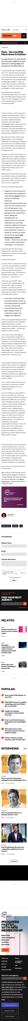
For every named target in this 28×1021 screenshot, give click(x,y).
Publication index (6, 969)
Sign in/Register (15, 30)
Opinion (15, 526)
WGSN (17, 196)
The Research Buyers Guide (8, 593)
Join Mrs (3, 967)
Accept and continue (9, 1005)
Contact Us (4, 958)
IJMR (16, 965)
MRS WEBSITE (18, 968)
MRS (9, 30)
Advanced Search (23, 607)
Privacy (17, 958)
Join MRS (5, 950)
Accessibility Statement (19, 961)
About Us (4, 964)
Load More (14, 861)
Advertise (4, 961)
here (3, 999)
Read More (20, 504)
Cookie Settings (9, 1016)
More (25, 748)
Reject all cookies (10, 1010)
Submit (14, 580)
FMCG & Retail (6, 526)
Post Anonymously (15, 577)
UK (21, 526)
